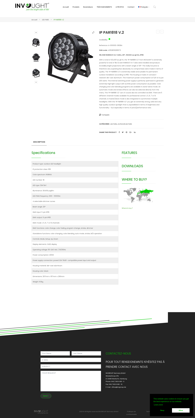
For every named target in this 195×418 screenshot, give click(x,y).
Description (39, 142)
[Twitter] (123, 132)
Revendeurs (88, 7)
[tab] (39, 142)
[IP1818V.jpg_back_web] (36, 73)
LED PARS (45, 20)
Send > (46, 396)
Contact (131, 7)
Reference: (103, 45)
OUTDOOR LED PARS (125, 124)
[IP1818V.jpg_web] (36, 42)
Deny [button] (162, 410)
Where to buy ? (127, 208)
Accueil (66, 7)
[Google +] (130, 132)
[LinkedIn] (135, 132)
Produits (76, 7)
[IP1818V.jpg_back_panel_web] (36, 57)
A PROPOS (120, 7)
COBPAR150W (158, 31)
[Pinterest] (126, 132)
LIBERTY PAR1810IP (162, 31)
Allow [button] (181, 410)
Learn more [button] (158, 405)
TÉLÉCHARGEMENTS (104, 7)
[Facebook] (119, 132)
